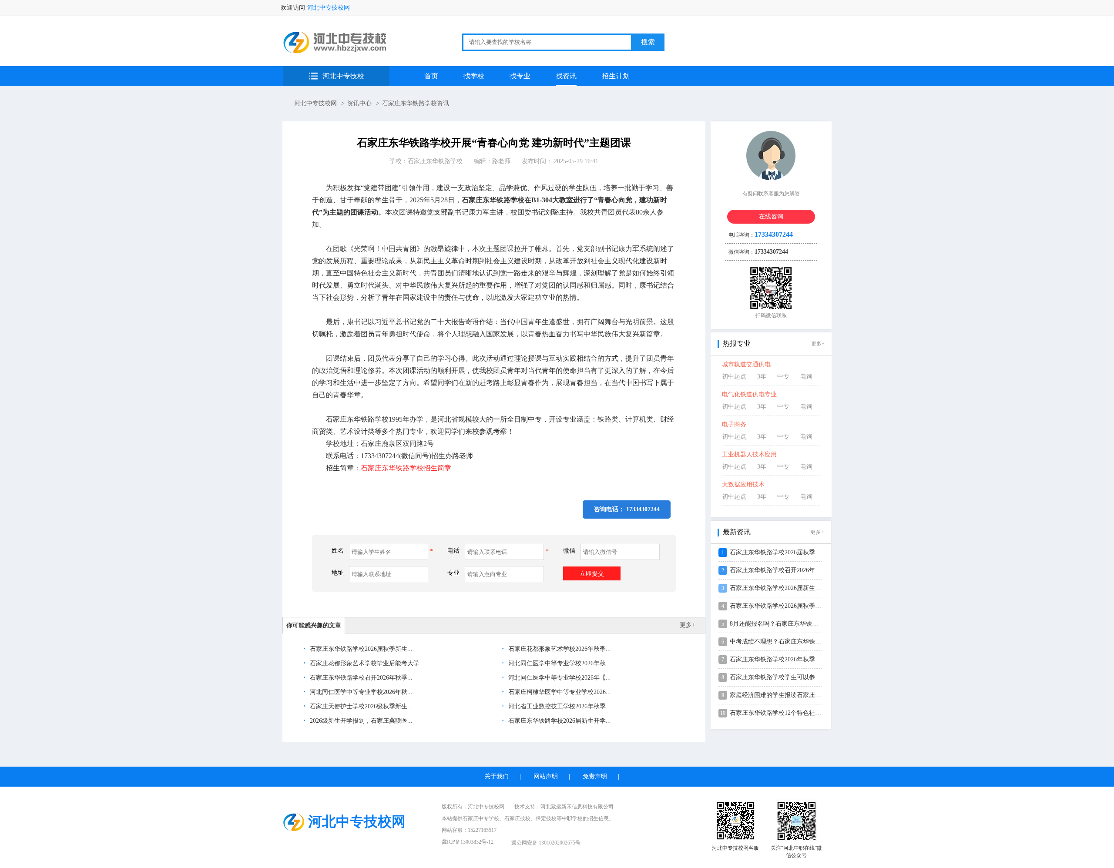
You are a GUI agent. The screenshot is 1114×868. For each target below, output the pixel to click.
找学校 (473, 76)
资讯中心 (359, 103)
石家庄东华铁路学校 (435, 161)
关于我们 (496, 776)
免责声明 (595, 776)
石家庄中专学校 (481, 818)
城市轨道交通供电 (746, 364)
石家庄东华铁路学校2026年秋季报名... (781, 659)
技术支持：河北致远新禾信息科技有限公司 (564, 807)
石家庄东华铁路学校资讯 (415, 103)
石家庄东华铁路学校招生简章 (406, 468)
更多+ (687, 625)
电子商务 (734, 424)
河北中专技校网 (328, 7)
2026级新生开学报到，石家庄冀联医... (360, 720)
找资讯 (566, 76)
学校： (426, 161)
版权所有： (473, 807)
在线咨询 (771, 216)
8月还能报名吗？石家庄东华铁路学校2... (784, 623)
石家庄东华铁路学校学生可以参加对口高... (787, 677)
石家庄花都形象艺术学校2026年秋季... (559, 649)
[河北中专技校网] (336, 51)
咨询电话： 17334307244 (627, 509)
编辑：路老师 (492, 161)
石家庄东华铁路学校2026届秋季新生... (360, 649)
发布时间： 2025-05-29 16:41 (560, 161)
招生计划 (616, 76)
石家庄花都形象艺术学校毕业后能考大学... (366, 663)
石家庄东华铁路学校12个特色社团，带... (784, 713)
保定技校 (546, 818)
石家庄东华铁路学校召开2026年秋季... (360, 677)
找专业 (520, 76)
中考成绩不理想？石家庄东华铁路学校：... (787, 641)
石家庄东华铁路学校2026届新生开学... (559, 720)
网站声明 (546, 776)
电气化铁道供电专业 (749, 394)
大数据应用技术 (743, 484)
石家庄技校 (517, 818)
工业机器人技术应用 (749, 454)
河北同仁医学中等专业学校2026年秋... (559, 663)
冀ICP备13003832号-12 (467, 842)
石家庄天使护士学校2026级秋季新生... (360, 706)
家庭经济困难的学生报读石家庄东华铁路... (787, 695)
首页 (431, 76)
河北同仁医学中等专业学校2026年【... (559, 677)
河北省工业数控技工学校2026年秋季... (559, 706)
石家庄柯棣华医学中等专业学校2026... (559, 692)
